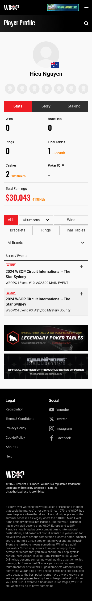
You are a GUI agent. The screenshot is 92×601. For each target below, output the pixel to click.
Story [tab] (46, 106)
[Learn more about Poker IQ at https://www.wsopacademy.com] (62, 165)
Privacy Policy (16, 428)
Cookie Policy (15, 437)
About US (12, 447)
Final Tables (75, 230)
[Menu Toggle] (86, 7)
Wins (71, 220)
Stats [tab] (17, 106)
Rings (46, 230)
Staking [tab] (74, 106)
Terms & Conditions (20, 419)
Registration (15, 409)
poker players (24, 578)
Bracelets (17, 230)
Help (9, 456)
